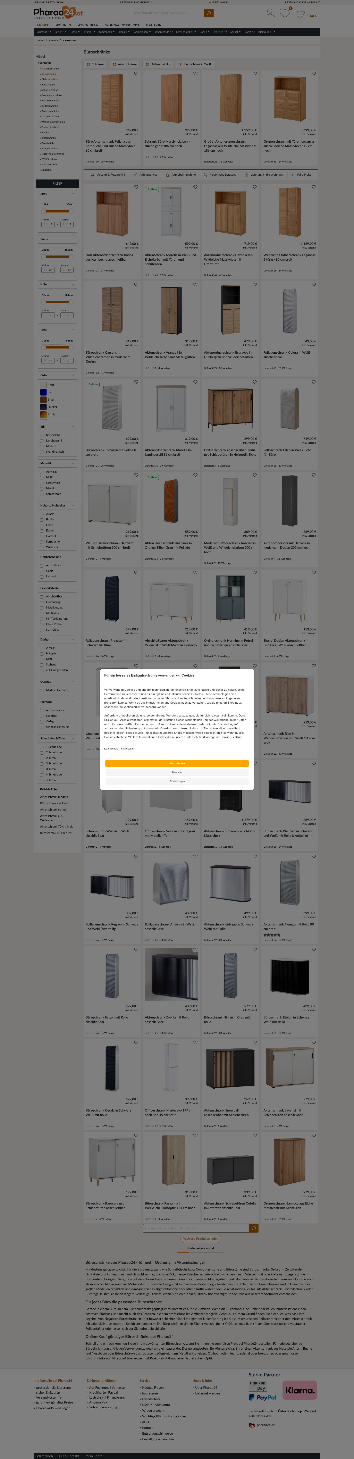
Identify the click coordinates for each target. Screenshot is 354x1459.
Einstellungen (177, 781)
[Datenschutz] (104, 741)
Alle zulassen (177, 763)
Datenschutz (111, 748)
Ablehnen (177, 772)
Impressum (127, 748)
